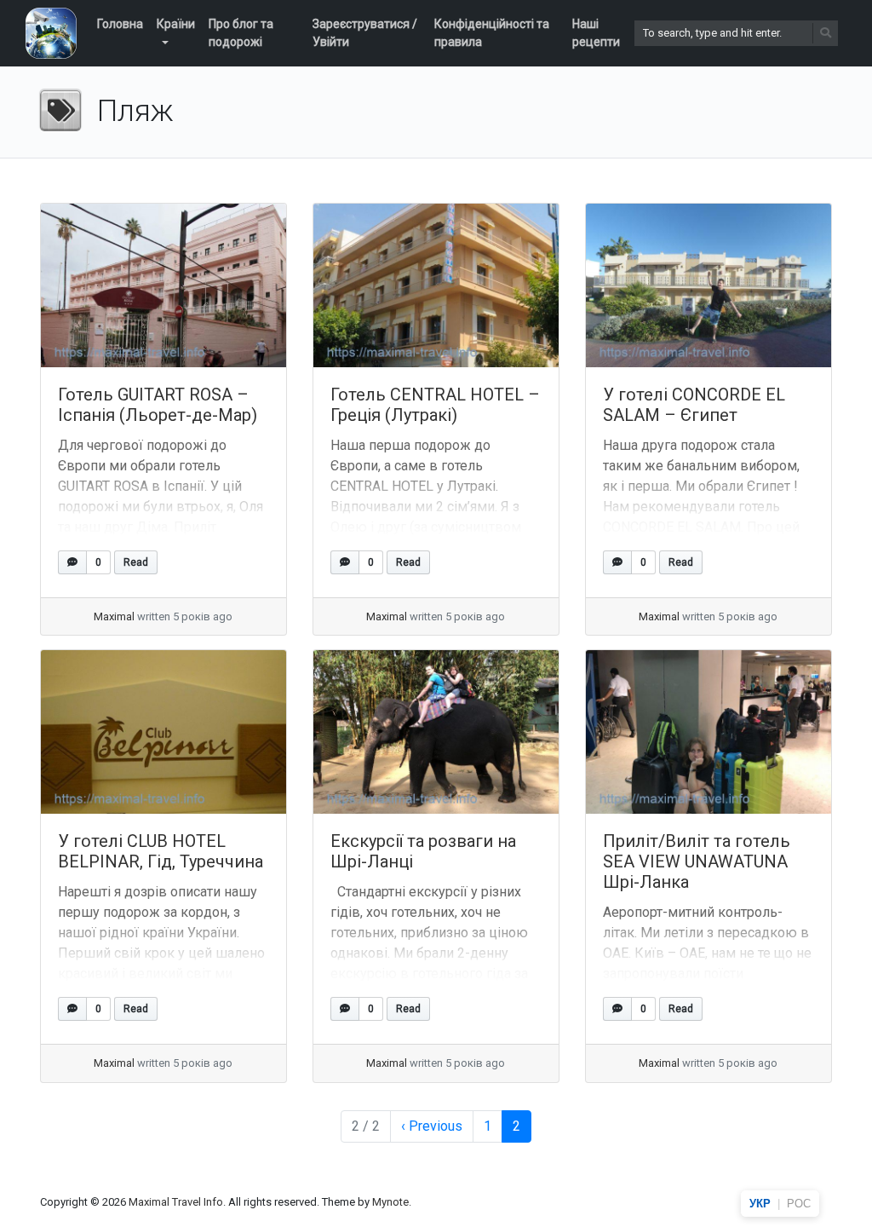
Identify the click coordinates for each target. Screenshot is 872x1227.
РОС (799, 1203)
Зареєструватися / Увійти (365, 33)
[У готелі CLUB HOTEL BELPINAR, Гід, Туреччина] (163, 732)
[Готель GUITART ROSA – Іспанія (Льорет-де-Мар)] (163, 285)
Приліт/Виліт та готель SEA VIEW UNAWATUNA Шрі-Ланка (696, 861)
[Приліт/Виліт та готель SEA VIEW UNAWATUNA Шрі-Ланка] (708, 732)
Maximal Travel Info (176, 1201)
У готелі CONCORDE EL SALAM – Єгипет (694, 404)
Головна (120, 24)
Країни (176, 24)
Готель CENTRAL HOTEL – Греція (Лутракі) (435, 404)
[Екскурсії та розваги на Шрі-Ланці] (436, 732)
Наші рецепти (596, 33)
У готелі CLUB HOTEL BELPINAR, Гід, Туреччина (160, 851)
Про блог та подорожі (241, 33)
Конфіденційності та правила (491, 33)
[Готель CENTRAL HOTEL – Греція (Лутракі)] (436, 285)
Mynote (390, 1201)
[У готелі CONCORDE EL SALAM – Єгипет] (708, 285)
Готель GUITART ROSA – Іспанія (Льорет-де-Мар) (157, 404)
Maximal (114, 616)
